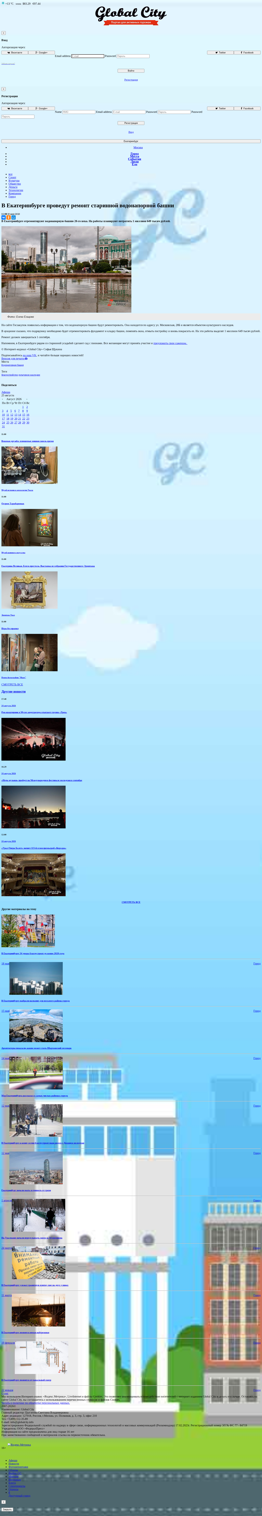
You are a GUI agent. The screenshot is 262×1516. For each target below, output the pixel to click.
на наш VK (29, 355)
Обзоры (13, 1470)
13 (15, 414)
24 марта (6, 1247)
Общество (15, 183)
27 (15, 422)
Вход (131, 132)
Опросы (13, 1489)
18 (7, 418)
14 (19, 414)
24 (3, 422)
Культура (14, 180)
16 (27, 414)
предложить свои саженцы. (170, 343)
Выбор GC (15, 1473)
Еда (134, 164)
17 (3, 418)
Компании (15, 193)
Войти (131, 70)
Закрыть (7, 1509)
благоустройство (9, 375)
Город (135, 153)
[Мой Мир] (13, 217)
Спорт (12, 177)
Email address (63, 55)
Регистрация (131, 79)
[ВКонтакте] (3, 217)
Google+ (43, 52)
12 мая (5, 1105)
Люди (135, 161)
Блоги (12, 1482)
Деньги (13, 186)
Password (110, 55)
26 (11, 422)
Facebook (248, 52)
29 (23, 422)
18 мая (5, 963)
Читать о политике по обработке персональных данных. (35, 1402)
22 (23, 418)
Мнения (13, 1476)
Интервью (15, 1479)
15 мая (5, 1010)
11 (7, 414)
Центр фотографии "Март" (13, 677)
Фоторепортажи (18, 1466)
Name (58, 111)
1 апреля (6, 1200)
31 (3, 426)
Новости (14, 1463)
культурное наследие (29, 375)
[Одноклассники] (8, 217)
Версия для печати (13, 358)
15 (23, 414)
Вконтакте (16, 52)
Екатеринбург (131, 141)
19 (11, 418)
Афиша (5, 392)
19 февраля (8, 1342)
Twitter (222, 52)
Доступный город (19, 1494)
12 (11, 414)
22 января (7, 1390)
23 (27, 418)
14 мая (5, 1058)
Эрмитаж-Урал (8, 615)
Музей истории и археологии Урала (17, 490)
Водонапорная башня (12, 365)
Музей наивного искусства (13, 552)
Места (134, 156)
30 (27, 422)
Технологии (16, 190)
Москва (138, 147)
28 (19, 422)
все (10, 174)
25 (7, 422)
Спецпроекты (17, 1486)
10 (3, 414)
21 (19, 418)
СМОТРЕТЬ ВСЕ (12, 684)
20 (15, 418)
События (134, 159)
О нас (4, 1393)
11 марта (6, 1295)
